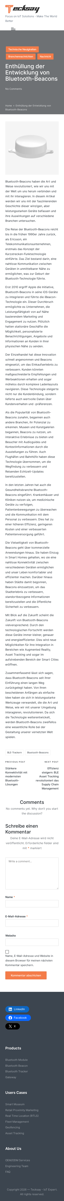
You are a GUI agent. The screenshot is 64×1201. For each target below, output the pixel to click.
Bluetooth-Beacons (38, 752)
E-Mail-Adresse (16, 916)
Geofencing (12, 1127)
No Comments (13, 88)
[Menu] (13, 29)
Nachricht (45, 56)
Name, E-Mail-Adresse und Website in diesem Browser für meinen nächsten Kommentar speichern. (29, 960)
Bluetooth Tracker (16, 1071)
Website (10, 935)
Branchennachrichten (20, 56)
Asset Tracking (14, 1133)
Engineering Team (16, 1166)
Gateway (10, 1077)
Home (8, 105)
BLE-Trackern (14, 752)
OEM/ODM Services (17, 1160)
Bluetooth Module (16, 1059)
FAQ (7, 1171)
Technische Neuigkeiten (22, 49)
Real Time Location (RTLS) (22, 1115)
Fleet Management (17, 1121)
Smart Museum (15, 1104)
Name (10, 897)
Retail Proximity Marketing (21, 1110)
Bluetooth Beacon (16, 1065)
